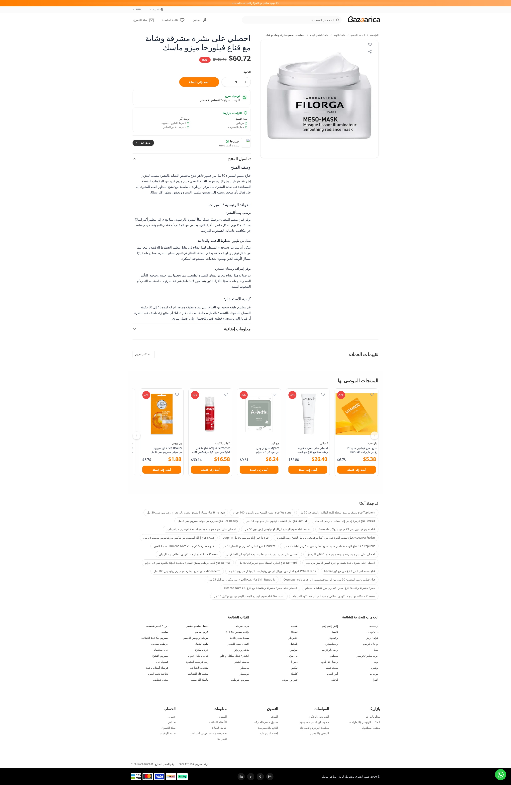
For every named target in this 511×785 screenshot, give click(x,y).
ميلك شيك (332, 667)
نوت (376, 662)
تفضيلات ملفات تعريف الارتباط (209, 733)
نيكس (294, 667)
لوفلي (334, 679)
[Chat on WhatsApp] (500, 774)
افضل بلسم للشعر (238, 644)
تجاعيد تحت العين (158, 673)
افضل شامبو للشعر (197, 626)
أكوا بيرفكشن (223, 443)
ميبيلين (334, 656)
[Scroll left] (137, 435)
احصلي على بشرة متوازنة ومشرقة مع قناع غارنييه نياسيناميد (201, 529)
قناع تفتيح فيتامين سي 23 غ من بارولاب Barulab (347, 529)
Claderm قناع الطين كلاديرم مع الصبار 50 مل (248, 546)
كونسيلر (244, 673)
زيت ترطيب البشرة (197, 662)
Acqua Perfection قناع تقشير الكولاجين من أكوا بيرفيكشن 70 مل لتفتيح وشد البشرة (326, 537)
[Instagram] (269, 776)
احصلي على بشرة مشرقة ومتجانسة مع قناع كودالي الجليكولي (262, 554)
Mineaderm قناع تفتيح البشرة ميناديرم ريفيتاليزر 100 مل (187, 571)
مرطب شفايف (159, 644)
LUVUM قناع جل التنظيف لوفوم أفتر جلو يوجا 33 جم (276, 521)
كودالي (324, 443)
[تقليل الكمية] (227, 82)
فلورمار (293, 638)
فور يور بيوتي (289, 679)
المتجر (274, 716)
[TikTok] (250, 776)
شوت (294, 626)
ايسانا (294, 632)
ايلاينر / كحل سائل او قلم (234, 656)
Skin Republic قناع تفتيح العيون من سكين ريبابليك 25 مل (241, 579)
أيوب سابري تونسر (367, 656)
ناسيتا (335, 632)
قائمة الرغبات (168, 733)
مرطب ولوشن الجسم (196, 638)
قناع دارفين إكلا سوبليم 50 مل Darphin (246, 537)
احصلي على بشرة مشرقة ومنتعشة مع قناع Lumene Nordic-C (260, 588)
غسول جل (162, 662)
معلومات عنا (373, 716)
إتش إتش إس (330, 626)
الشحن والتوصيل (319, 733)
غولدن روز (372, 638)
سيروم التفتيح (160, 656)
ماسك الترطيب (200, 679)
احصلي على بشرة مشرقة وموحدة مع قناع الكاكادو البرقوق (341, 554)
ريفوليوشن (331, 644)
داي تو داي (372, 632)
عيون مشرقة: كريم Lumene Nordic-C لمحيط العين (184, 546)
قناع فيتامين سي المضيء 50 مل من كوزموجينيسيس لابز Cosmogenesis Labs (329, 579)
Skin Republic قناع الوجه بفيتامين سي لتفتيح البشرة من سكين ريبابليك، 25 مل (329, 546)
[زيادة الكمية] (246, 82)
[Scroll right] (374, 435)
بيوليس (293, 650)
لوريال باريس (370, 644)
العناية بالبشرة (358, 35)
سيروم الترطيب (240, 679)
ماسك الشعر (241, 662)
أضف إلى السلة (199, 82)
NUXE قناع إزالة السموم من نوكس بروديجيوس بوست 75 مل (178, 537)
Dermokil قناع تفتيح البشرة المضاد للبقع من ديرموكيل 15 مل (249, 596)
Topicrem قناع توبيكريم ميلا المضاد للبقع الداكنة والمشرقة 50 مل (337, 512)
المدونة (222, 716)
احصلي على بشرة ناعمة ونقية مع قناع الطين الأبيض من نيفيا (340, 563)
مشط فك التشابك (198, 673)
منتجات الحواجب (199, 667)
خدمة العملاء (219, 728)
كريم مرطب (242, 626)
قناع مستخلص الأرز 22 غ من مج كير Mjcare (349, 571)
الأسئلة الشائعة (218, 722)
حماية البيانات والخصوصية (314, 722)
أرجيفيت (373, 626)
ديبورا (294, 662)
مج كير (275, 443)
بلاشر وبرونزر (241, 650)
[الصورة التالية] (373, 99)
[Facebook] (260, 776)
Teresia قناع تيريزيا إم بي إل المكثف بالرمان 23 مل (345, 521)
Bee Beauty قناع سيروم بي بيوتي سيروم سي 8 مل (208, 521)
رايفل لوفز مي (329, 650)
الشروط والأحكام (319, 716)
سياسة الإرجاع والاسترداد (314, 728)
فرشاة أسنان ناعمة (157, 667)
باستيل (294, 644)
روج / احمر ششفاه (157, 626)
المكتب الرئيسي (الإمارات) (365, 722)
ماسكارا (244, 667)
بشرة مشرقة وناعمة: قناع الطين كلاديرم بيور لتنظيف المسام (340, 588)
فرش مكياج (202, 650)
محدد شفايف (160, 679)
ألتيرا (375, 679)
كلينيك (294, 673)
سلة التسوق (168, 728)
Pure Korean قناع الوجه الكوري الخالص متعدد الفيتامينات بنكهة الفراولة (334, 596)
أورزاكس (332, 673)
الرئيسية (374, 35)
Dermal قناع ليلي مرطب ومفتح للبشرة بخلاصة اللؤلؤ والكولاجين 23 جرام (187, 563)
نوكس (374, 667)
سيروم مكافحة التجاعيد (154, 638)
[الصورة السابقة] (265, 99)
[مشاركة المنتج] (369, 51)
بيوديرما (373, 673)
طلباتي (172, 722)
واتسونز (333, 638)
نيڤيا (376, 650)
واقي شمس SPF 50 (237, 632)
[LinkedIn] (241, 776)
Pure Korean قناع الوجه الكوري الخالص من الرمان (188, 554)
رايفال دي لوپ (329, 662)
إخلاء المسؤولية (269, 733)
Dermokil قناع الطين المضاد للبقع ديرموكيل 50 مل (268, 563)
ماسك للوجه (340, 35)
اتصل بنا (222, 739)
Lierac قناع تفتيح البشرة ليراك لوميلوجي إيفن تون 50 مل (277, 529)
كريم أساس (202, 632)
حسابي (171, 716)
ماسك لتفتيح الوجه (319, 35)
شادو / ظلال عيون (198, 656)
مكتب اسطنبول (371, 728)
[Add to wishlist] (369, 44)
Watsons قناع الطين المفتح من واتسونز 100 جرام (262, 512)
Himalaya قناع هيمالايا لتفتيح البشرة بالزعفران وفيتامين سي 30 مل (186, 512)
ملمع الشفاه (202, 644)
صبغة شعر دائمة (239, 638)
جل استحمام (160, 650)
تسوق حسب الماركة (266, 722)
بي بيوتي (177, 443)
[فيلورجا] (246, 143)
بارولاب (372, 443)
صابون (164, 632)
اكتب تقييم (141, 354)
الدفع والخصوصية (268, 728)
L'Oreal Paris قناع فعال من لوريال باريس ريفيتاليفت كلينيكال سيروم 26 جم (272, 571)
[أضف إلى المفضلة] (371, 394)
